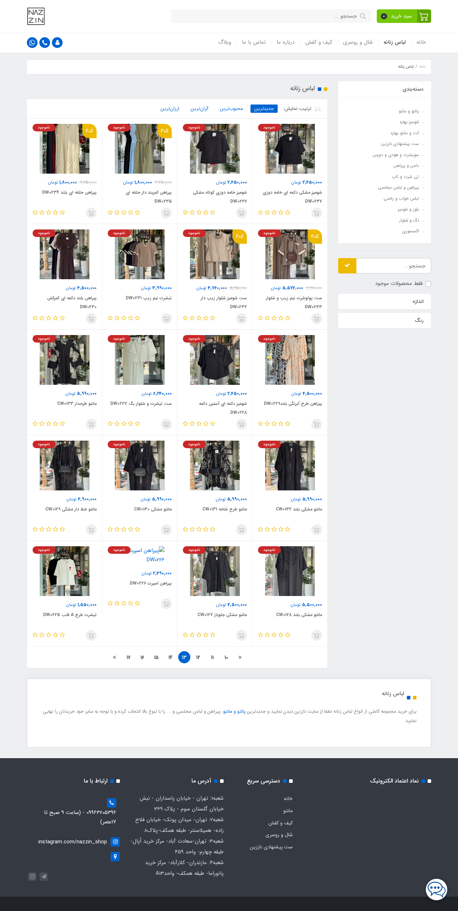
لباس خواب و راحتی (401, 198)
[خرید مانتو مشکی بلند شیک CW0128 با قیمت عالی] (290, 571)
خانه (421, 42)
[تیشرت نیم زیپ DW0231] (140, 254)
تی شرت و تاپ (405, 176)
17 (128, 658)
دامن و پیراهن (406, 165)
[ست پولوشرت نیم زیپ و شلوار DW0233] (290, 254)
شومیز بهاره (409, 121)
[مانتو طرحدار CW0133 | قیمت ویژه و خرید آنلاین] (65, 359)
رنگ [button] (419, 320)
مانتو (288, 811)
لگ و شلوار (409, 220)
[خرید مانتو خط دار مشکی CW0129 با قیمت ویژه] (65, 465)
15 (156, 658)
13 (184, 658)
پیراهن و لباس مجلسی (398, 187)
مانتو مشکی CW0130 (153, 509)
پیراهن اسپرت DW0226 (151, 583)
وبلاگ (224, 42)
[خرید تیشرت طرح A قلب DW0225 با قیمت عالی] (65, 571)
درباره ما (285, 42)
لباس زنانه (395, 42)
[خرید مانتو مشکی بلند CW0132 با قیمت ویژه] (290, 465)
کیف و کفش (318, 42)
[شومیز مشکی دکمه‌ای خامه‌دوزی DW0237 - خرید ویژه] (290, 148)
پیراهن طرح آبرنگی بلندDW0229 (293, 403)
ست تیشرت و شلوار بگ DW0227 (141, 403)
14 (170, 658)
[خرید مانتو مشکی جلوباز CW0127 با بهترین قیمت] (215, 571)
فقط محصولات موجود (399, 283)
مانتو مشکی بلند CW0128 (299, 614)
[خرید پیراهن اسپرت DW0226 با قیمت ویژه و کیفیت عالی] (140, 555)
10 (226, 658)
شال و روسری (358, 42)
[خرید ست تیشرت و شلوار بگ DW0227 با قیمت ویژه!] (140, 359)
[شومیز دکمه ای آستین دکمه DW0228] (215, 359)
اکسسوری (410, 231)
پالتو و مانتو (409, 110)
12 (198, 658)
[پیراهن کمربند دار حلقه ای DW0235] (140, 148)
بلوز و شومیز (408, 209)
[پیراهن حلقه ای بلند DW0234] (65, 148)
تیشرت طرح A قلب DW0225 (70, 614)
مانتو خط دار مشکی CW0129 (71, 509)
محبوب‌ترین (231, 108)
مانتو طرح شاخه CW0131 (225, 509)
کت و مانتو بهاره (405, 132)
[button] (404, 16)
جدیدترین (264, 108)
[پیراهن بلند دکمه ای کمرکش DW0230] (65, 254)
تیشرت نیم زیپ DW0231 (149, 298)
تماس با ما (254, 42)
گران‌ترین (200, 108)
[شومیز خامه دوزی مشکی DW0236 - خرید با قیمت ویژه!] (215, 148)
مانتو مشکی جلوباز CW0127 (222, 614)
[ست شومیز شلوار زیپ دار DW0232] (215, 254)
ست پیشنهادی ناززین (400, 143)
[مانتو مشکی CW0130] (140, 465)
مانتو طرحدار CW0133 (77, 403)
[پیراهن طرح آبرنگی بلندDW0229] (290, 359)
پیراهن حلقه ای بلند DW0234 (69, 192)
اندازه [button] (418, 301)
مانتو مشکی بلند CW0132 (299, 509)
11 (212, 658)
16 (142, 658)
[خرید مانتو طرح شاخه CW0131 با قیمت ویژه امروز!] (215, 465)
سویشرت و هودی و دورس (395, 154)
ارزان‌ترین (170, 108)
